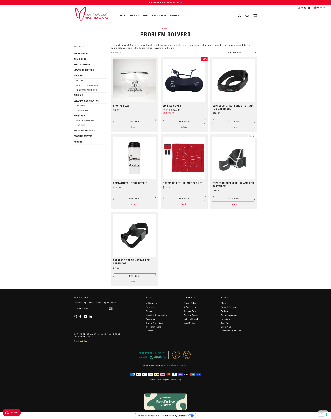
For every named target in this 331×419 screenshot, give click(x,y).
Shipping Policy (190, 311)
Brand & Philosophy (230, 307)
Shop (123, 15)
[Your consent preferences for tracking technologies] (326, 414)
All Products (81, 53)
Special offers (82, 64)
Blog (145, 15)
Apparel (78, 141)
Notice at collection (148, 415)
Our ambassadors (229, 315)
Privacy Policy (190, 303)
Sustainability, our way (231, 331)
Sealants (81, 81)
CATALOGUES (159, 15)
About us (225, 303)
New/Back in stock (84, 70)
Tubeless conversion (87, 85)
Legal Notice (189, 323)
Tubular (78, 95)
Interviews (225, 319)
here (86, 341)
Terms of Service (191, 315)
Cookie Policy (176, 380)
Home (164, 28)
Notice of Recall (191, 319)
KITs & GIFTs (80, 59)
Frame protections (84, 130)
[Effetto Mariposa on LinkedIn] (90, 316)
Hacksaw (80, 125)
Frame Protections (154, 323)
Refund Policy (190, 307)
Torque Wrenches (85, 120)
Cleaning (80, 106)
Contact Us (226, 327)
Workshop (79, 115)
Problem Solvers (83, 136)
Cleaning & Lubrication (86, 101)
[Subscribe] (110, 308)
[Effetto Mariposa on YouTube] (85, 316)
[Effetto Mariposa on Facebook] (80, 316)
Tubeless (79, 75)
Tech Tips (225, 323)
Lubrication (82, 110)
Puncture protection (87, 90)
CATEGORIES (79, 47)
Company (175, 15)
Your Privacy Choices (175, 415)
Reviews (134, 15)
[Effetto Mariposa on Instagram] (75, 316)
